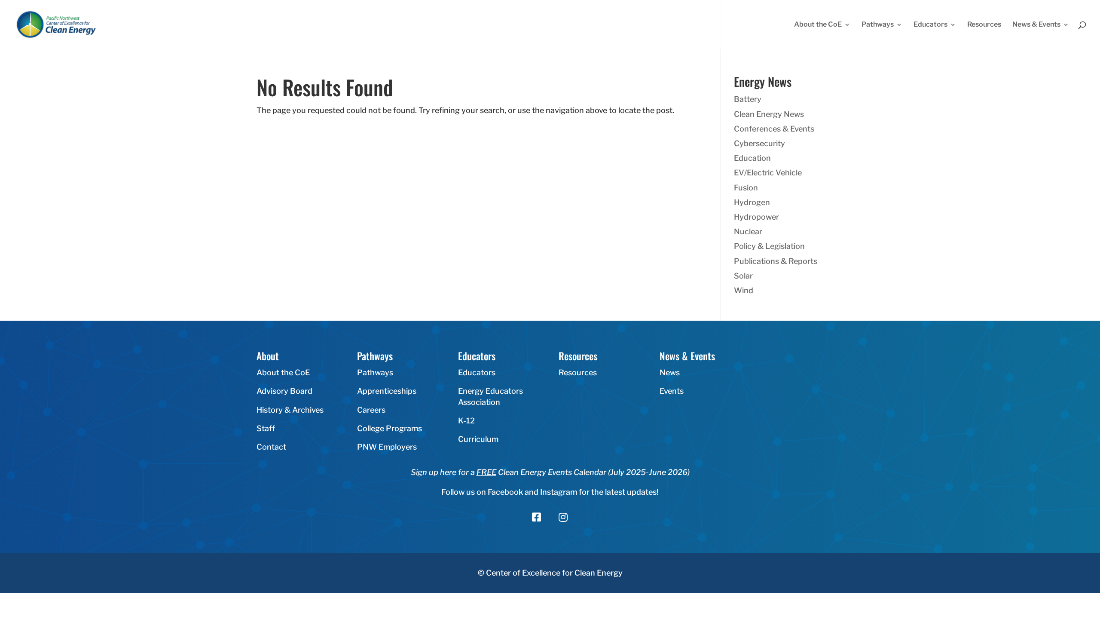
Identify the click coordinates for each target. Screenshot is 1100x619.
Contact (271, 446)
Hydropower (756, 216)
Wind (743, 290)
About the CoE (818, 24)
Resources (984, 24)
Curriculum (478, 439)
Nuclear (748, 231)
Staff (266, 428)
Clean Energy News (769, 114)
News (670, 372)
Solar (743, 275)
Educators (930, 24)
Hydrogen (752, 202)
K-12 (466, 420)
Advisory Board (284, 390)
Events (672, 390)
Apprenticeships (386, 390)
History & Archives (290, 409)
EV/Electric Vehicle (768, 172)
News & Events (1036, 24)
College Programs (389, 428)
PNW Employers (387, 446)
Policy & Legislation (769, 246)
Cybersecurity (759, 143)
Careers (371, 409)
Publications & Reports (775, 261)
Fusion (746, 187)
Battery (747, 99)
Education (752, 157)
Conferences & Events (774, 128)
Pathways (878, 24)
